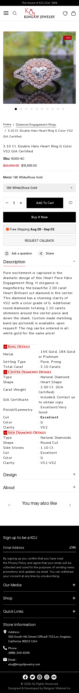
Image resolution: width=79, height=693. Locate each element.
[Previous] (9, 505)
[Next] (70, 505)
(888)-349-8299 (18, 653)
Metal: (23, 177)
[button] (16, 109)
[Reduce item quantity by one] (6, 203)
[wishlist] (65, 13)
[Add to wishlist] (70, 203)
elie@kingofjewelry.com (24, 664)
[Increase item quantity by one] (20, 203)
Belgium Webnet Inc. (57, 688)
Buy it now (39, 217)
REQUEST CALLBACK (39, 240)
